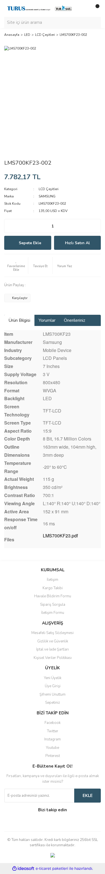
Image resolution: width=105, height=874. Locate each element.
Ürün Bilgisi (19, 320)
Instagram (52, 739)
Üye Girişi (52, 686)
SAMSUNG (47, 196)
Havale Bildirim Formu (52, 596)
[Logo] (40, 8)
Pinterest (52, 755)
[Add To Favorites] (16, 265)
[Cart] (95, 8)
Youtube (52, 747)
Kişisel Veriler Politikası (53, 657)
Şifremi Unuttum (52, 694)
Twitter (52, 731)
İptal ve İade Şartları (52, 649)
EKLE (88, 795)
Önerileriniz (74, 320)
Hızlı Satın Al (77, 243)
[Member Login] (84, 8)
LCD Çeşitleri (49, 189)
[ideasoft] (23, 868)
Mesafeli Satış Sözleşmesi (52, 632)
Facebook (52, 722)
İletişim (52, 579)
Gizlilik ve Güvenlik (52, 641)
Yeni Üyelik (52, 677)
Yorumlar (47, 320)
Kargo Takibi (53, 588)
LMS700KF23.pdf (60, 535)
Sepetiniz (52, 702)
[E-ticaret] (52, 868)
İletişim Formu (52, 612)
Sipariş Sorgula (52, 604)
